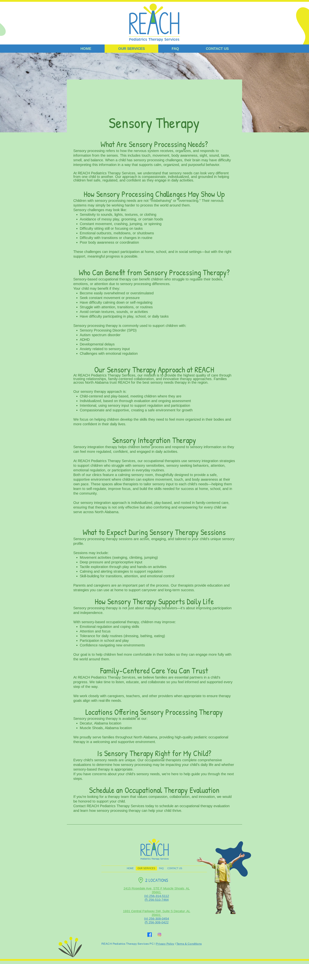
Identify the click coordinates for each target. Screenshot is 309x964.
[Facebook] (149, 934)
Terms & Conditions (189, 943)
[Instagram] (159, 934)
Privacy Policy (165, 943)
